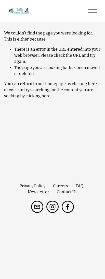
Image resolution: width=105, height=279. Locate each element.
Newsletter (38, 192)
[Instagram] (52, 207)
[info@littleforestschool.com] (37, 207)
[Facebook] (68, 207)
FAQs (81, 185)
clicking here (84, 83)
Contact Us (67, 192)
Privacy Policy (32, 185)
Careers (60, 185)
